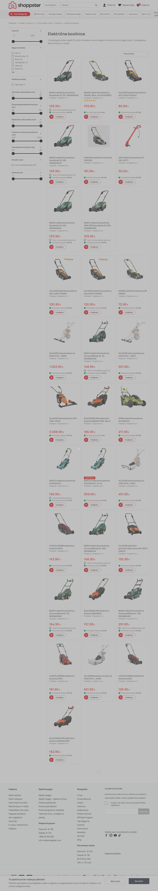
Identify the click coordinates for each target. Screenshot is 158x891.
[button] (79, 449)
